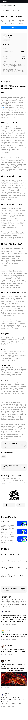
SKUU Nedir (4, 529)
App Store (10, 505)
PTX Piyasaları (16, 10)
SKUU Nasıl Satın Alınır (6, 537)
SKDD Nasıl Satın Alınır (6, 521)
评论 (4, 624)
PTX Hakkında (5, 10)
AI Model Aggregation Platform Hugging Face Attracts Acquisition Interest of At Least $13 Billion (13, 617)
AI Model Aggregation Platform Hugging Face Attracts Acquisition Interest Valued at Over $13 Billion (13, 699)
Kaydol (14, 27)
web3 (2, 107)
